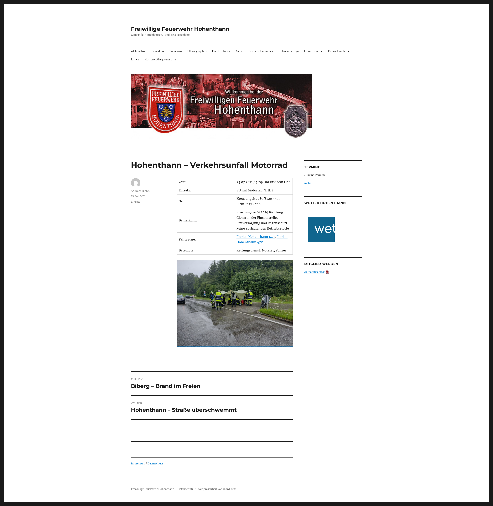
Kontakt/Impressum (160, 59)
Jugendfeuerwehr (263, 51)
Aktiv (239, 51)
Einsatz (135, 201)
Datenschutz (155, 463)
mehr (307, 183)
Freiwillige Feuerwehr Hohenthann (180, 29)
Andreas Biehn (140, 190)
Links (135, 59)
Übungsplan (197, 51)
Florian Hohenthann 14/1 (255, 237)
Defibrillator (221, 51)
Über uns (311, 51)
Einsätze (157, 51)
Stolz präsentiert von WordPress (216, 489)
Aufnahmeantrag (314, 272)
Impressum (138, 463)
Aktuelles (138, 51)
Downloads (336, 51)
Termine (175, 51)
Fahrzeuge (290, 51)
